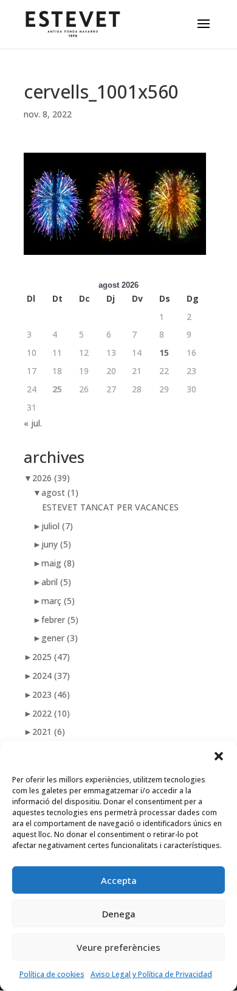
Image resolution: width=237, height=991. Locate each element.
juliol (57, 526)
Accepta (119, 880)
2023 (51, 694)
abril (56, 582)
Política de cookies (51, 974)
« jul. (33, 423)
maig (58, 563)
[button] (219, 756)
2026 (51, 478)
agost (59, 492)
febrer (59, 619)
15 (164, 352)
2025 (51, 656)
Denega (119, 914)
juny (56, 544)
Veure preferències (118, 947)
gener (59, 638)
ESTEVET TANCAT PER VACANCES (110, 507)
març (58, 601)
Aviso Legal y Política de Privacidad (151, 974)
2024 (51, 675)
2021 (48, 731)
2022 (51, 713)
